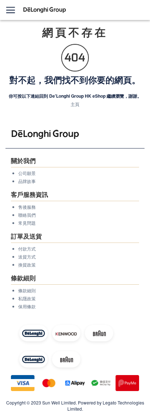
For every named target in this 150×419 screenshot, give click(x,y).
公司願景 (27, 173)
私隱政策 (27, 298)
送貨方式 (27, 256)
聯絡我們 (27, 215)
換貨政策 (27, 264)
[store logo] (45, 10)
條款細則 (27, 290)
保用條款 (27, 306)
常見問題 (27, 223)
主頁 (75, 104)
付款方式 (27, 248)
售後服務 (27, 207)
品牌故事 (27, 181)
